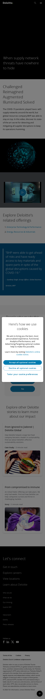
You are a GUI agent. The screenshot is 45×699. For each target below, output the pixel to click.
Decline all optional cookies (22, 368)
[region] (22, 349)
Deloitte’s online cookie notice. (28, 353)
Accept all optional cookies (22, 362)
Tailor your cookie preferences (22, 374)
